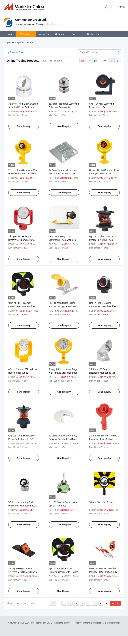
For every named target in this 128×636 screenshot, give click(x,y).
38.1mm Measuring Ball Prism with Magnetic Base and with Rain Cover (21, 505)
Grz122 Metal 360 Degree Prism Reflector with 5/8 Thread (21, 439)
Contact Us (93, 34)
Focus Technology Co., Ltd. (42, 622)
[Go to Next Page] (118, 60)
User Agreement (83, 622)
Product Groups (18, 52)
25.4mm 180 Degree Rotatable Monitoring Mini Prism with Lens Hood (102, 373)
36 (25, 603)
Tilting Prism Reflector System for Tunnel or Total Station (21, 240)
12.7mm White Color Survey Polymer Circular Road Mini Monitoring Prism (63, 439)
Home (10, 34)
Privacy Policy (113, 622)
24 (18, 603)
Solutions (60, 34)
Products (27, 34)
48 (32, 603)
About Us (44, 34)
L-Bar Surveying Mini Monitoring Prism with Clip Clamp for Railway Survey (62, 240)
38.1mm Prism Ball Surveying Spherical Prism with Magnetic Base (64, 107)
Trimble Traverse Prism (100, 502)
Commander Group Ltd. (31, 19)
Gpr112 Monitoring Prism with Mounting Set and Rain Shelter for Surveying (63, 306)
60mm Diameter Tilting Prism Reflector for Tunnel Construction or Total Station (23, 373)
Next (114, 603)
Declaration (98, 622)
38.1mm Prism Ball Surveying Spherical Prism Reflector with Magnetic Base (23, 107)
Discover (76, 34)
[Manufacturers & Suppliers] (24, 6)
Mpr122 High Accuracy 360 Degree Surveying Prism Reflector (103, 240)
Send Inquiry (23, 126)
